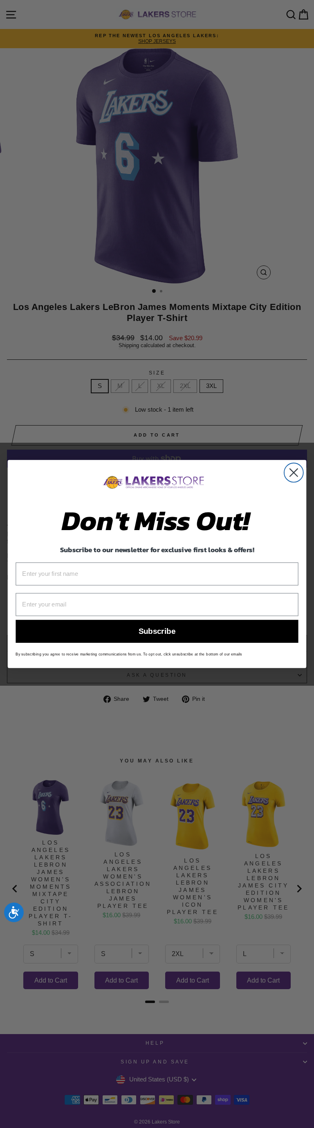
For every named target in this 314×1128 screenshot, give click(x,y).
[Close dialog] (293, 472)
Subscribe (157, 631)
